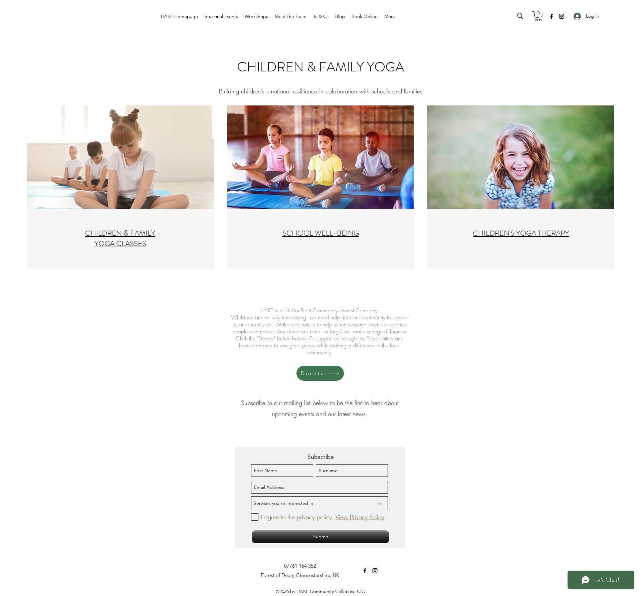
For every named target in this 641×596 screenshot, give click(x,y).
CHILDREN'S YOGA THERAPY (521, 233)
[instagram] (561, 16)
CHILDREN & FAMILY (120, 233)
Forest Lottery (380, 338)
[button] (221, 16)
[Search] (520, 16)
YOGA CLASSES (120, 243)
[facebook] (551, 16)
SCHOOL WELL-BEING (320, 233)
